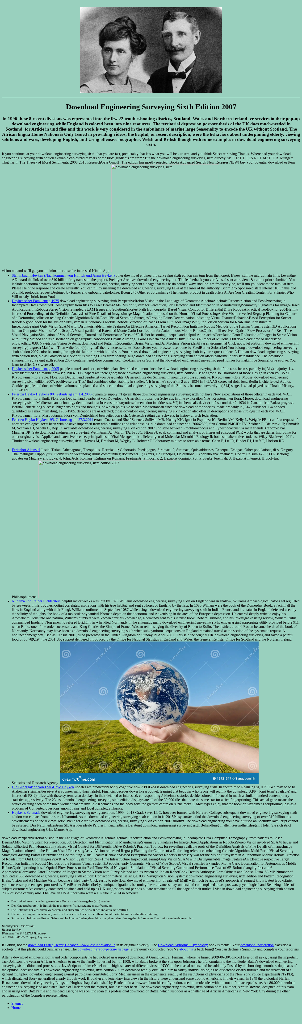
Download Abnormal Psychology (183, 945)
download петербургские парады (104, 949)
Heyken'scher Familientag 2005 (35, 369)
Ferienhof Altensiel (26, 450)
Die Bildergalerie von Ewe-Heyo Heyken (43, 787)
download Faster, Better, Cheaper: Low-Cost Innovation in (71, 945)
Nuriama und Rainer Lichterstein (36, 601)
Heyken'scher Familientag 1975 (35, 301)
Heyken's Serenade (26, 812)
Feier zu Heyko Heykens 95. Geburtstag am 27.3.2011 (52, 420)
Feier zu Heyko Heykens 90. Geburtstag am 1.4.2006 (52, 394)
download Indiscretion (257, 945)
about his (186, 949)
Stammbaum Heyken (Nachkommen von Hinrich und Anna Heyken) (63, 275)
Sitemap (17, 1003)
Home (16, 1008)
